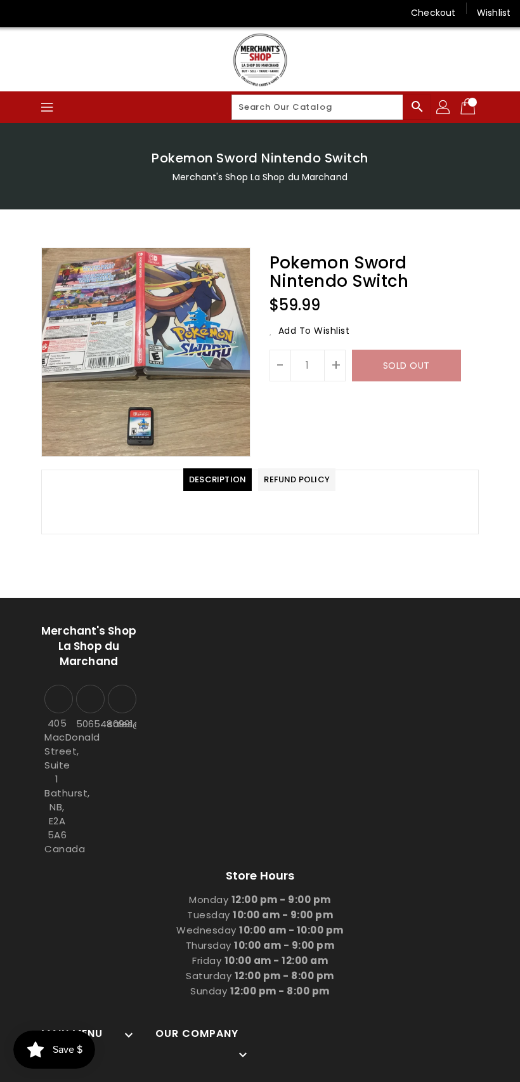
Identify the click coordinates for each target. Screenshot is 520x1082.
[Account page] (444, 107)
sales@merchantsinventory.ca (120, 723)
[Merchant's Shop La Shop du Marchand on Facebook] (20, 12)
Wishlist (493, 12)
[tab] (217, 479)
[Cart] (469, 107)
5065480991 (88, 723)
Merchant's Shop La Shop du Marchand (260, 177)
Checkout (433, 12)
